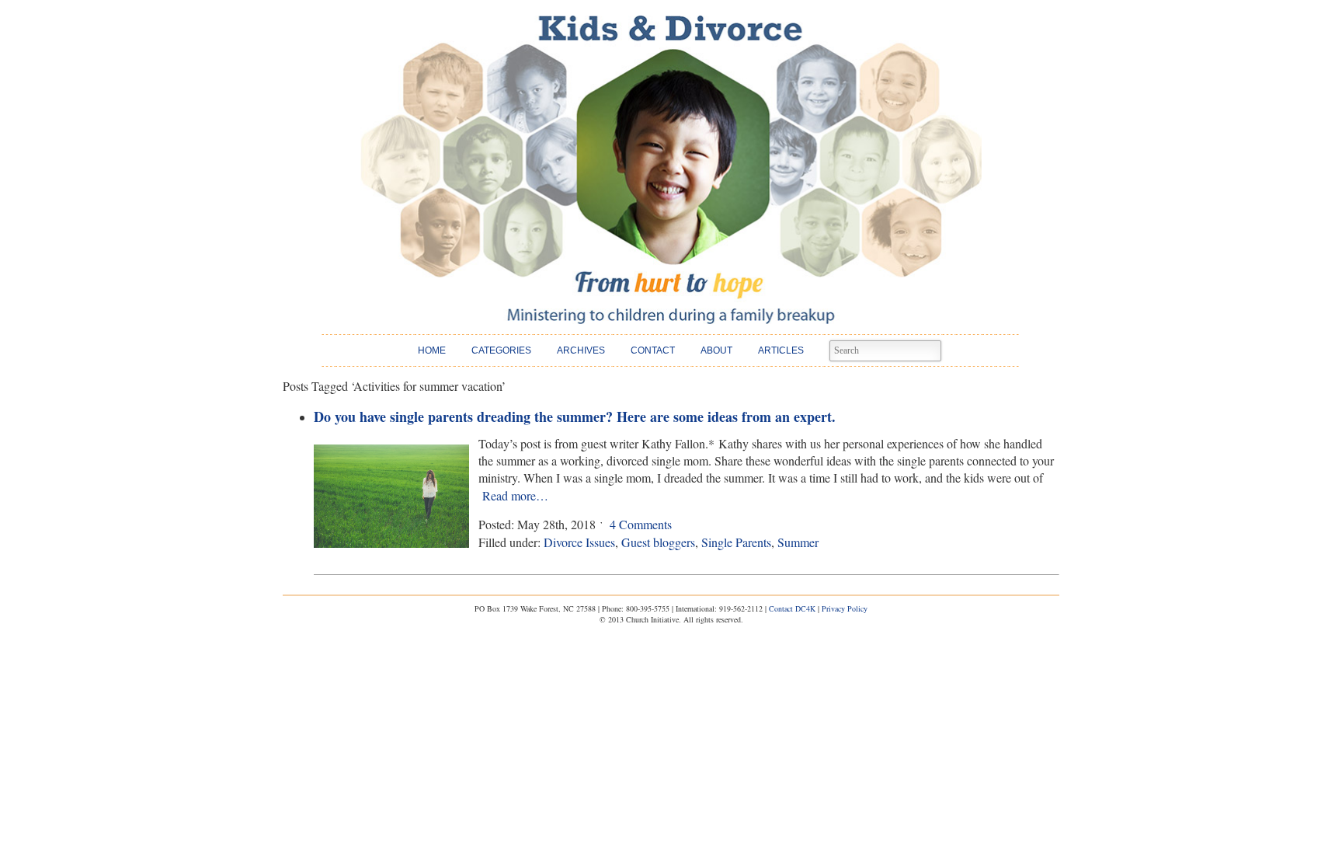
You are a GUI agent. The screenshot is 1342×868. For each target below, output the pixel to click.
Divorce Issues (579, 542)
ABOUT (716, 350)
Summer (798, 542)
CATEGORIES (501, 350)
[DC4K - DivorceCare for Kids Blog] (671, 170)
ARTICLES (781, 350)
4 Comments (641, 524)
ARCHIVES (581, 350)
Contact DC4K (792, 608)
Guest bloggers (658, 542)
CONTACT (653, 350)
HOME (432, 350)
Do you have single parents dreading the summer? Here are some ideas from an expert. (575, 416)
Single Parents (736, 542)
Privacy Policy (844, 608)
